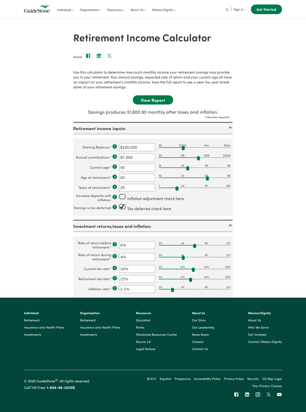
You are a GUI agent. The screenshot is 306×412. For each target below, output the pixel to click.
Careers (197, 342)
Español (165, 378)
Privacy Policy (234, 378)
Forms (140, 327)
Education (143, 320)
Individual (31, 313)
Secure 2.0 (143, 342)
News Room (200, 335)
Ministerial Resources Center (156, 335)
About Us (198, 313)
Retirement (32, 320)
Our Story (199, 320)
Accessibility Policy (207, 378)
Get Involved (257, 335)
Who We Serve (258, 327)
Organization (90, 313)
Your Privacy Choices (267, 386)
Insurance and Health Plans (44, 327)
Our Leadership (203, 327)
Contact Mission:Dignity (265, 342)
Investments (32, 335)
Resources (143, 313)
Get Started (266, 9)
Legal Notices (145, 349)
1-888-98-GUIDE (61, 387)
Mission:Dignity (259, 313)
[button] (153, 128)
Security (253, 378)
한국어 (151, 378)
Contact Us (200, 349)
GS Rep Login (272, 378)
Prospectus (183, 378)
